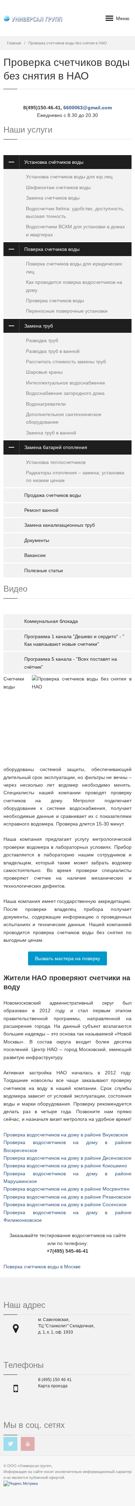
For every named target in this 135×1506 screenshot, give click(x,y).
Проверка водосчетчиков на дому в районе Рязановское (67, 1197)
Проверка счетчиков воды (55, 300)
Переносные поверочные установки (67, 311)
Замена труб (38, 326)
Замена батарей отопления (55, 447)
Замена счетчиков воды (53, 198)
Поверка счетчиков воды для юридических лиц (74, 267)
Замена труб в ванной (51, 432)
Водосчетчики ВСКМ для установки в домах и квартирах (75, 230)
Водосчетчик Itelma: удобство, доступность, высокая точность (75, 212)
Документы (36, 540)
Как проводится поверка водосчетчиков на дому (74, 286)
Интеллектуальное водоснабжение (65, 383)
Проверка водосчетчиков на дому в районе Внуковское (65, 1134)
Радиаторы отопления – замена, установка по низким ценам (75, 476)
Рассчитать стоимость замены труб (66, 361)
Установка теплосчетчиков (56, 462)
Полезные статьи (43, 570)
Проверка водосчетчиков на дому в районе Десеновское (67, 1158)
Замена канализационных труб (59, 525)
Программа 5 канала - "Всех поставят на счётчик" (70, 662)
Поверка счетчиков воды (52, 249)
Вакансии (35, 555)
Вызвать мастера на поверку (67, 958)
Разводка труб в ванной (53, 351)
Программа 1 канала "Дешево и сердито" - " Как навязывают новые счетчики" (74, 640)
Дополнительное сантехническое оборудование (63, 418)
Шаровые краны (44, 372)
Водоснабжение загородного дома (65, 393)
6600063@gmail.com (87, 107)
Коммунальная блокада (51, 621)
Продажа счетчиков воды (52, 495)
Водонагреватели (46, 404)
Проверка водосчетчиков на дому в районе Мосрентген (66, 1189)
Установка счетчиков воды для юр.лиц (69, 176)
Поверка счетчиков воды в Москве (42, 1266)
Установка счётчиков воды (53, 162)
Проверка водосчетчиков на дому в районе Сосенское (65, 1204)
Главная (14, 43)
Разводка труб (42, 340)
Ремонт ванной (41, 510)
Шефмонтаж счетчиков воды (58, 187)
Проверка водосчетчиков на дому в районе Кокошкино (65, 1165)
